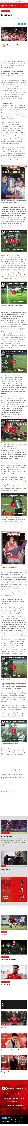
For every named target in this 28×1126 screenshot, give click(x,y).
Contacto (14, 1101)
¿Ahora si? (6, 898)
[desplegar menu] (26, 5)
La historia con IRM (8, 882)
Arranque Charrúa (6, 836)
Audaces (4, 1028)
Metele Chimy (5, 984)
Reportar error (18, 1098)
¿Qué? (4, 1005)
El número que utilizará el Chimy (11, 1050)
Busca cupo (4, 935)
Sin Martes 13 (5, 869)
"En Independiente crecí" (9, 959)
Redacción (7, 1098)
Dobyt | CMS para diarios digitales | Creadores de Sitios (16, 1121)
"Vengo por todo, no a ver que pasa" (12, 1072)
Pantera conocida (7, 890)
